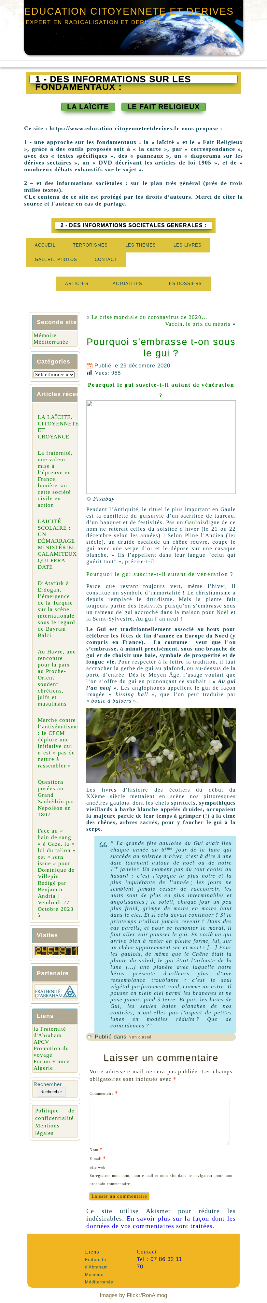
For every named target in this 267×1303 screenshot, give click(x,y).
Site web (97, 1167)
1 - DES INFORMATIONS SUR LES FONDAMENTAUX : (113, 79)
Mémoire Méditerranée (51, 338)
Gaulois (195, 522)
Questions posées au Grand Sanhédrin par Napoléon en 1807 (56, 798)
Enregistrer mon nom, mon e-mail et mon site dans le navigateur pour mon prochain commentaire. (161, 1179)
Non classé (140, 1037)
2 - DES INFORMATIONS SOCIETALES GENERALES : (133, 225)
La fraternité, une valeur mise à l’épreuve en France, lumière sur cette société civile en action (55, 479)
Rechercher (48, 1084)
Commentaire (104, 1093)
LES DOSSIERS (184, 283)
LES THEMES (140, 245)
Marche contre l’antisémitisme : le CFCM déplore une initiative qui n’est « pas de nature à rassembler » (58, 743)
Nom (96, 1149)
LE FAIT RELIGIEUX (163, 107)
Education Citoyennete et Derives (129, 11)
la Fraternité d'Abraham (50, 1032)
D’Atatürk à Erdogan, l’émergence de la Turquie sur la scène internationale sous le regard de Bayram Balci (56, 609)
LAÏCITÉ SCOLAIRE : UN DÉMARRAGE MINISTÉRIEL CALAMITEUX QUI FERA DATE (57, 544)
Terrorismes (90, 245)
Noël (223, 612)
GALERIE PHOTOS (56, 259)
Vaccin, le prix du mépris (198, 324)
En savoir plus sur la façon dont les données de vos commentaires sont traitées (161, 1222)
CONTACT (106, 259)
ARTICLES (77, 283)
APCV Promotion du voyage (51, 1048)
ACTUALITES (127, 283)
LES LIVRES (188, 245)
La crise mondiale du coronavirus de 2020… (149, 317)
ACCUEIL (45, 245)
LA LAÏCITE (88, 107)
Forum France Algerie (52, 1064)
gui (144, 516)
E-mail (98, 1158)
